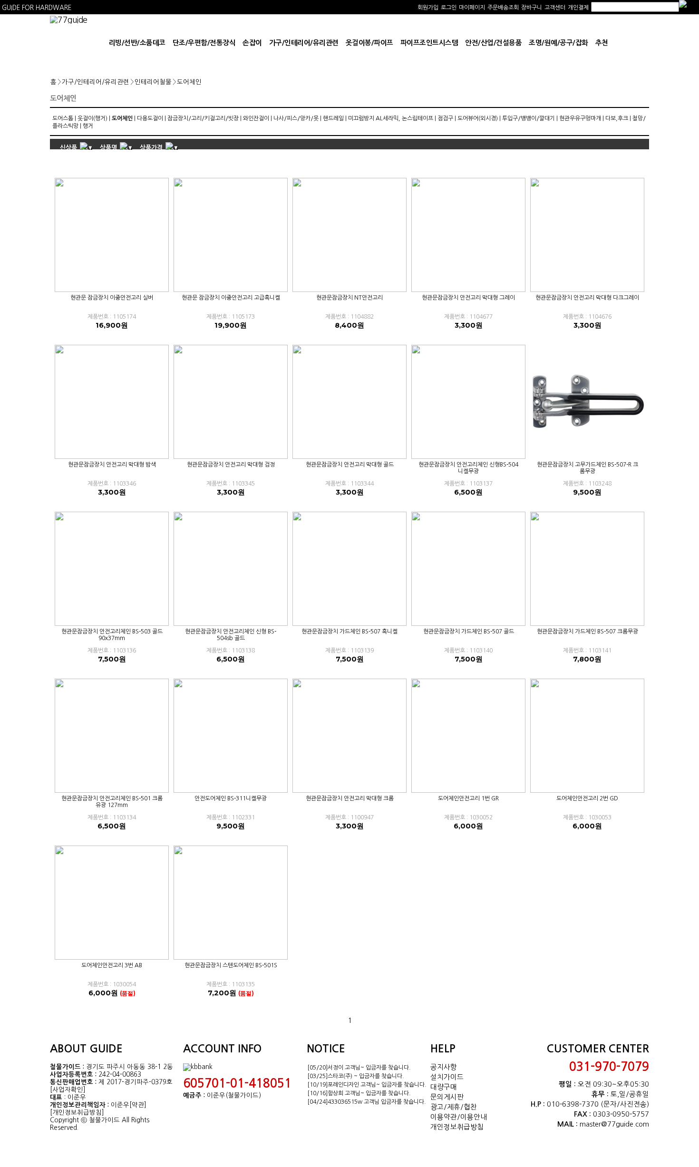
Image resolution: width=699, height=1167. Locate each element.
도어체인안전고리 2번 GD (587, 798)
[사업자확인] (68, 1090)
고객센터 (554, 7)
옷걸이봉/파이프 (369, 42)
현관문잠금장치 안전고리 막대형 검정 (231, 464)
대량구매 (443, 1086)
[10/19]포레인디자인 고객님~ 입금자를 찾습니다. (367, 1085)
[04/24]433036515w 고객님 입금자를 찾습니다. (366, 1102)
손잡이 (252, 42)
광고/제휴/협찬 (453, 1106)
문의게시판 (447, 1096)
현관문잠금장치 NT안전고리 (349, 298)
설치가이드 (447, 1076)
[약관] (137, 1105)
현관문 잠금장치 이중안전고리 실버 (111, 298)
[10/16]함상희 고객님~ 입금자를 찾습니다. (359, 1093)
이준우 (120, 1105)
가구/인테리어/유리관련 (304, 42)
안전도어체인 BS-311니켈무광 (230, 798)
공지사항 (443, 1066)
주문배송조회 (503, 7)
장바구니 (531, 7)
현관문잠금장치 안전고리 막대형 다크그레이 (587, 298)
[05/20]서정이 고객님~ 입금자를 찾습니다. (359, 1067)
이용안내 (473, 1116)
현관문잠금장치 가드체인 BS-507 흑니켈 (349, 631)
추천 (601, 42)
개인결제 (578, 7)
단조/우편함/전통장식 (204, 42)
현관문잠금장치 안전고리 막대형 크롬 (350, 798)
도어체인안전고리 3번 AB (111, 965)
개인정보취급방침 (457, 1126)
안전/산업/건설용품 (493, 42)
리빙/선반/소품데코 (137, 42)
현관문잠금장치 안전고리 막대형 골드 (350, 464)
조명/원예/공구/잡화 (558, 42)
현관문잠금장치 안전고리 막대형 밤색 (112, 464)
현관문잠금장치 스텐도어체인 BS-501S (230, 965)
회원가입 (427, 7)
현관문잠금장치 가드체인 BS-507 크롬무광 (587, 631)
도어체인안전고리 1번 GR (468, 798)
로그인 (448, 7)
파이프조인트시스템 (429, 42)
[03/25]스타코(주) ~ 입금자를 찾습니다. (355, 1076)
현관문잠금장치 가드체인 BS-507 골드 (468, 631)
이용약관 (443, 1116)
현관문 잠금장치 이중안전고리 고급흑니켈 (231, 298)
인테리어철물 (153, 82)
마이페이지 (472, 7)
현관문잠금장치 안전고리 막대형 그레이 (468, 298)
